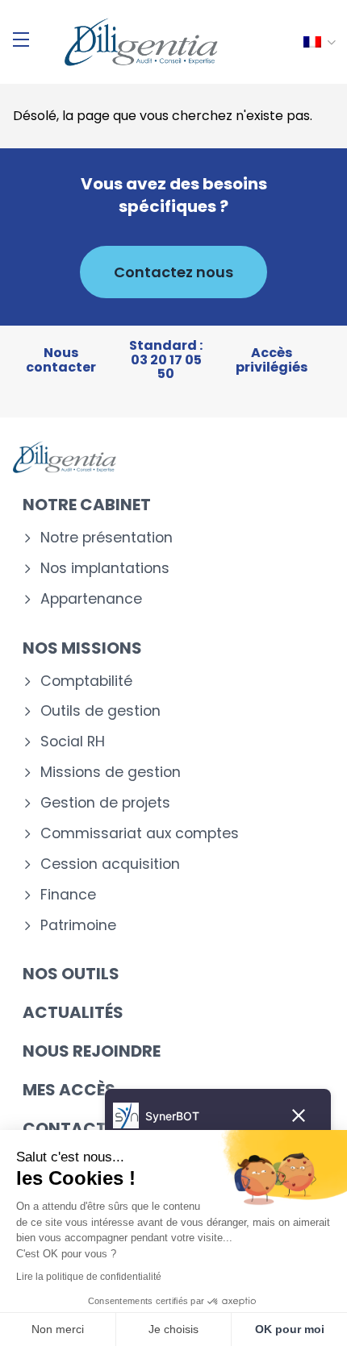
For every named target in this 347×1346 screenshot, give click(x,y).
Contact (65, 1128)
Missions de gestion (110, 772)
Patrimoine (78, 925)
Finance (68, 895)
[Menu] (21, 39)
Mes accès (69, 1089)
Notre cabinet (87, 504)
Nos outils (71, 973)
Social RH (72, 742)
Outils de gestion (100, 711)
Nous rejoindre (92, 1051)
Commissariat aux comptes (139, 834)
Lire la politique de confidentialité (88, 1276)
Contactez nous (173, 272)
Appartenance (91, 599)
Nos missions (82, 648)
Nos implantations (104, 568)
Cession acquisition (110, 864)
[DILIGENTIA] (141, 42)
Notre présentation (106, 538)
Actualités (73, 1012)
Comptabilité (86, 681)
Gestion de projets (105, 803)
